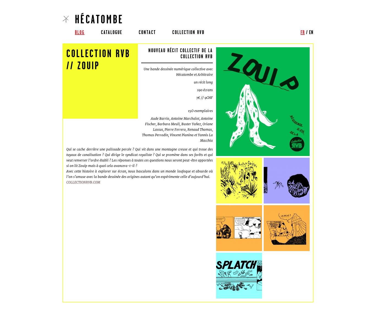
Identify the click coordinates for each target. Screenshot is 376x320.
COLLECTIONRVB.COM (83, 182)
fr (303, 32)
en (311, 32)
